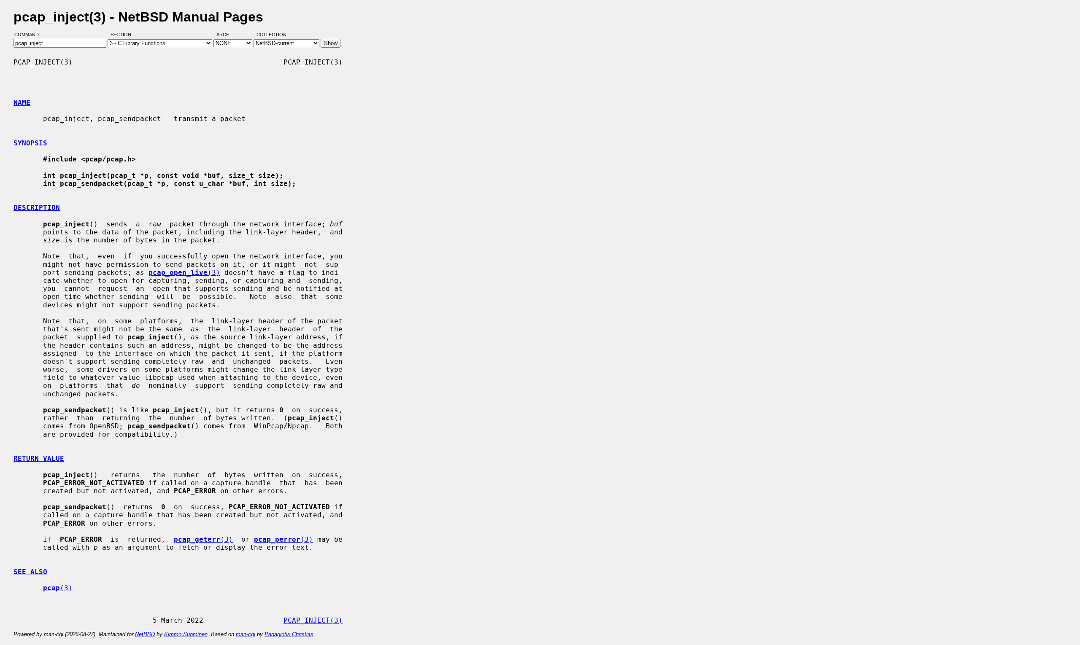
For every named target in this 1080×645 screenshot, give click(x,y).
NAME (22, 103)
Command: (29, 35)
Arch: (227, 35)
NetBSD (145, 634)
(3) (184, 273)
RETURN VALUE (39, 458)
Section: (123, 35)
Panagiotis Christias (289, 634)
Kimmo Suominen (186, 634)
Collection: (272, 35)
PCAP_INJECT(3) (313, 620)
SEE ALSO (30, 572)
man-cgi (245, 634)
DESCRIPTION (37, 208)
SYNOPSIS (30, 143)
